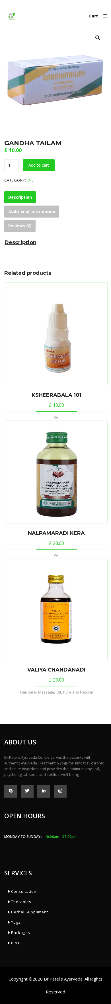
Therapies (20, 901)
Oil (30, 180)
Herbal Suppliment (29, 912)
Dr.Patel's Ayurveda (63, 979)
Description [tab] (20, 197)
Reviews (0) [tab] (20, 225)
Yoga (15, 922)
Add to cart (38, 165)
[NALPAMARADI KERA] (56, 472)
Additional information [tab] (31, 211)
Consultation (23, 891)
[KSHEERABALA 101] (56, 333)
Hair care (28, 692)
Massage (46, 692)
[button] (97, 38)
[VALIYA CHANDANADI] (56, 609)
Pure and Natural (78, 692)
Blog (15, 942)
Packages (20, 932)
